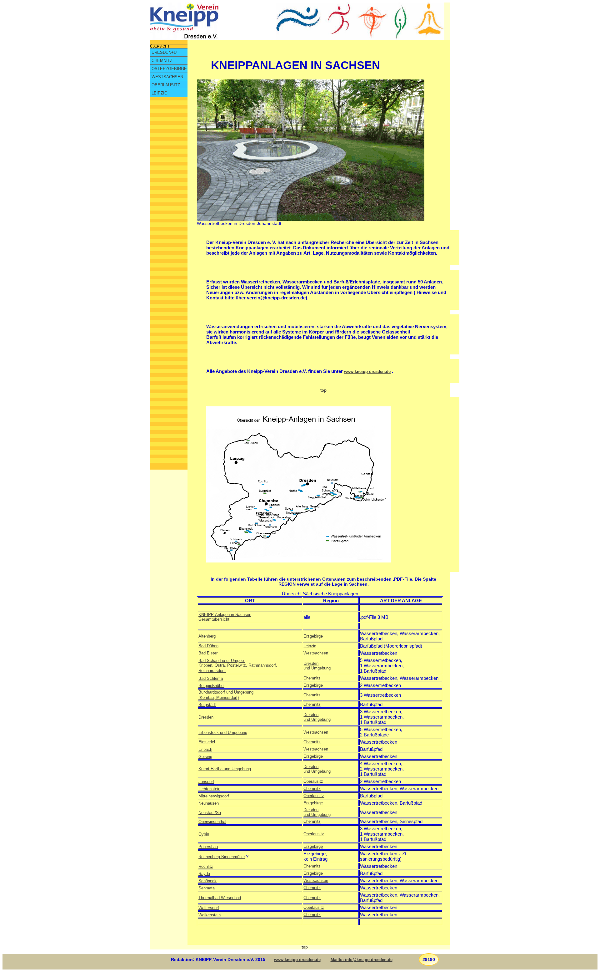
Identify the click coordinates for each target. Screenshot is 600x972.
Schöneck (207, 880)
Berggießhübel (211, 685)
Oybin (203, 834)
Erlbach (205, 749)
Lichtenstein (209, 788)
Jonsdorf (206, 781)
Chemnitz (312, 678)
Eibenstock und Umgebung (222, 732)
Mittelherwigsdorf (213, 796)
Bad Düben (208, 646)
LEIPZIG (160, 93)
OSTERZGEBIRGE (169, 68)
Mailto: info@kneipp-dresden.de (361, 959)
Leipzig (309, 646)
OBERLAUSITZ (166, 85)
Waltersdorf (208, 907)
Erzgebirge (313, 636)
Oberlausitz (313, 795)
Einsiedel (206, 742)
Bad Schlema (210, 678)
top (323, 390)
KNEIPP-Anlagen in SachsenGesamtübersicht (224, 617)
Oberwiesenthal (212, 821)
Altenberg (207, 636)
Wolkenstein (209, 915)
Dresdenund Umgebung (317, 665)
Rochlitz (205, 866)
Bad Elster (208, 653)
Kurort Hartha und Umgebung (224, 768)
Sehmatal (207, 888)
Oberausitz (313, 781)
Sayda (204, 873)
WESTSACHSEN (167, 76)
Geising (205, 756)
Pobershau (208, 846)
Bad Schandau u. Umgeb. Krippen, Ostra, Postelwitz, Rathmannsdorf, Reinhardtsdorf (237, 665)
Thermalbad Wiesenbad (219, 897)
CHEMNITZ (162, 60)
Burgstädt (207, 704)
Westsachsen (315, 653)
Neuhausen (208, 803)
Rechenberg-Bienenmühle (221, 856)
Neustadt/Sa (209, 812)
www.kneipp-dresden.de (367, 371)
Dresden (205, 717)
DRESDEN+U (164, 52)
